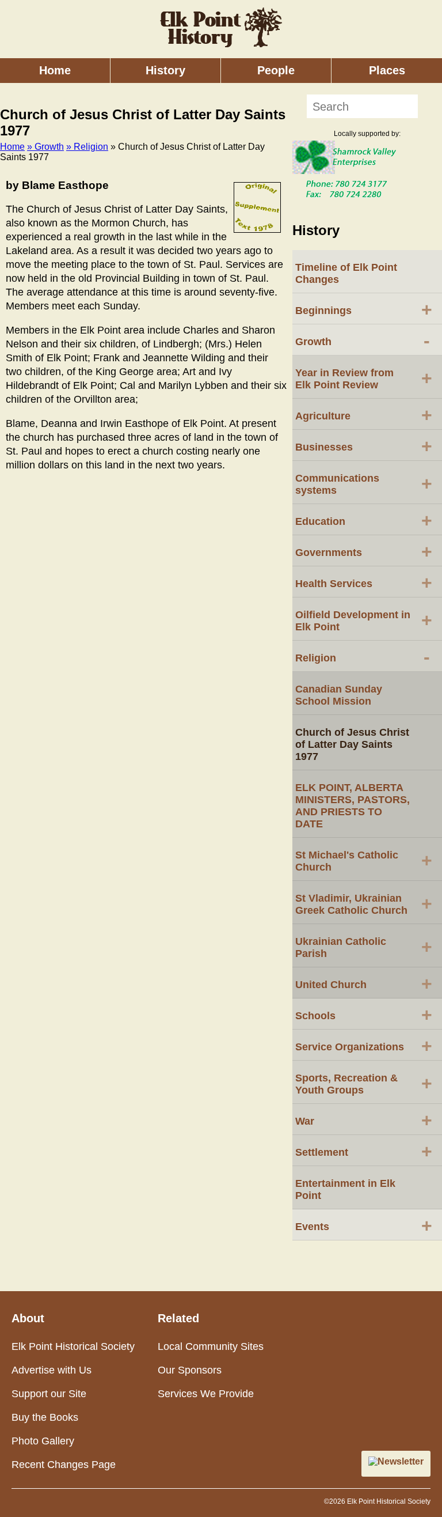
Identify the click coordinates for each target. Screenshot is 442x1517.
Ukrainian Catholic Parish (363, 947)
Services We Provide (206, 1393)
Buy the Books (45, 1417)
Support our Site (49, 1393)
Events (363, 1225)
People (276, 70)
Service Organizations (363, 1045)
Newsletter (401, 1461)
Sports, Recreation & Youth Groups (363, 1084)
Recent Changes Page (64, 1464)
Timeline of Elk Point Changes (346, 273)
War (363, 1120)
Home (55, 70)
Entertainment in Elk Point (345, 1189)
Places (387, 70)
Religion (362, 656)
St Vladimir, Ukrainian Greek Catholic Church (363, 904)
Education (363, 520)
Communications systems (363, 484)
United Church (363, 983)
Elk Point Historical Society (73, 1346)
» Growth (45, 147)
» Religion (87, 147)
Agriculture (363, 414)
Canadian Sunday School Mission (338, 695)
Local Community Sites (211, 1346)
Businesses (363, 446)
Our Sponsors (190, 1370)
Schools (363, 1014)
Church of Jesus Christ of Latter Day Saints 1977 (352, 744)
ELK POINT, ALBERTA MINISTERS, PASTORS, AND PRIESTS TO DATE (352, 806)
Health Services (363, 582)
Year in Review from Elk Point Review (363, 379)
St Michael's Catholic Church (363, 861)
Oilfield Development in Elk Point (363, 621)
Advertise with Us (52, 1370)
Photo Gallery (43, 1441)
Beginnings (363, 309)
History (165, 70)
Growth (362, 340)
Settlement (363, 1151)
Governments (363, 551)
